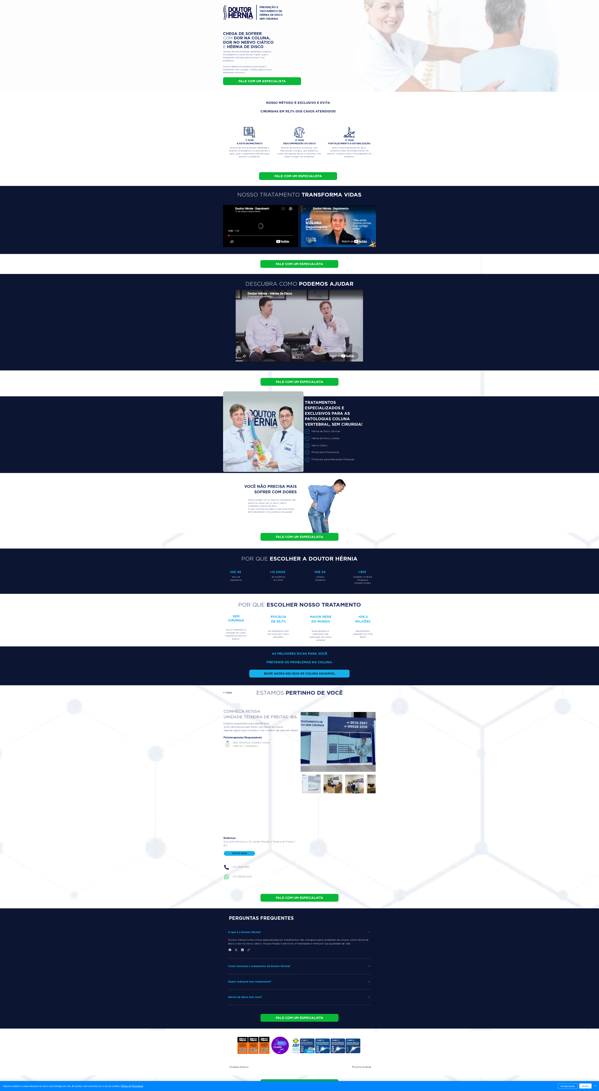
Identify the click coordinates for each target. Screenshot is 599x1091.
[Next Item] (370, 742)
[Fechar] (595, 1086)
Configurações (567, 1086)
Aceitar (585, 1086)
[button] (236, 693)
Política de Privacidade (132, 1086)
